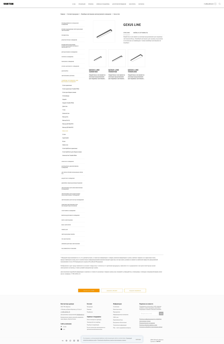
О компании (116, 306)
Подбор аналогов (135, 290)
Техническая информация (119, 325)
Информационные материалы (120, 314)
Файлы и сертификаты (140, 32)
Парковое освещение (68, 61)
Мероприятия (116, 312)
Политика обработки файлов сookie (148, 325)
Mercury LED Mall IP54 (67, 124)
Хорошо (138, 339)
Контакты (141, 4)
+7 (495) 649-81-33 (65, 312)
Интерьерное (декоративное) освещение (70, 167)
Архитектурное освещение (69, 40)
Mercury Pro (65, 117)
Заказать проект (112, 290)
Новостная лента (117, 309)
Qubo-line (64, 106)
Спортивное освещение (68, 210)
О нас (74, 4)
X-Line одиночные (67, 85)
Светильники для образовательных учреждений (72, 188)
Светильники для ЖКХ (68, 75)
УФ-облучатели (66, 239)
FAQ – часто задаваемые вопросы (122, 327)
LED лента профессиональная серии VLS (72, 173)
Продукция (82, 4)
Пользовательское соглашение (147, 323)
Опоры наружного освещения (70, 66)
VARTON (158, 341)
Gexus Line (65, 131)
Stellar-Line (65, 145)
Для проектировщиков (119, 4)
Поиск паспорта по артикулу (94, 319)
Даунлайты (65, 71)
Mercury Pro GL (66, 120)
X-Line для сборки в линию (69, 92)
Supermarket (65, 138)
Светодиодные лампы (68, 234)
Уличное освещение (67, 56)
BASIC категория (66, 224)
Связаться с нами (88, 290)
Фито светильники (67, 220)
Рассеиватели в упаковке (69, 248)
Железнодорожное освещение (71, 215)
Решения (89, 309)
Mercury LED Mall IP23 (67, 127)
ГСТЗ (64, 329)
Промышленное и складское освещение (70, 23)
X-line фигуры (65, 96)
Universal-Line (65, 113)
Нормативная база (118, 320)
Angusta (64, 99)
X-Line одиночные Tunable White (70, 89)
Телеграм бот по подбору (93, 322)
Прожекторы (65, 35)
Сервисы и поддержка (102, 4)
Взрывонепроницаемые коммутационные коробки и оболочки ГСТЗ (70, 46)
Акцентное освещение (68, 178)
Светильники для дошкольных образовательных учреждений (71, 194)
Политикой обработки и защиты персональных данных (112, 340)
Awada (64, 326)
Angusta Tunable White (68, 103)
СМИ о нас (115, 317)
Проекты (90, 4)
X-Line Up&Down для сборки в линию (72, 152)
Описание (126, 32)
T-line (63, 110)
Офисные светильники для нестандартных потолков (70, 205)
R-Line (63, 141)
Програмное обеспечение (120, 322)
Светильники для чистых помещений (73, 199)
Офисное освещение (68, 161)
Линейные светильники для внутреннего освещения (70, 81)
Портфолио (90, 312)
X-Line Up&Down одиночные (69, 148)
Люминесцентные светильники (71, 243)
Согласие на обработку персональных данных (150, 327)
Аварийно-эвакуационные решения (72, 183)
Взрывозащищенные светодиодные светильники (72, 29)
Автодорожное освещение (69, 52)
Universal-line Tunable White (69, 155)
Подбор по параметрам (93, 325)
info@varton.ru (80, 314)
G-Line (64, 134)
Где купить (132, 4)
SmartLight (65, 229)
